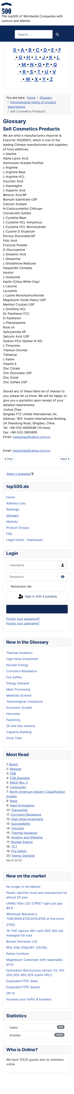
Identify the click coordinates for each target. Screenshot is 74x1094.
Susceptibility (21, 824)
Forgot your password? (23, 619)
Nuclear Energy (22, 842)
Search (64, 34)
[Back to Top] (67, 1087)
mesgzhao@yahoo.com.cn (31, 437)
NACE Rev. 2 (19, 782)
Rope (13, 801)
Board (13, 764)
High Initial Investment (27, 819)
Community (18, 787)
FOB (13, 773)
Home (10, 497)
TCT (14, 846)
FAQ (9, 534)
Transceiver (19, 810)
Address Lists (16, 503)
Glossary (12, 515)
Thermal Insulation (24, 833)
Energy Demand (23, 856)
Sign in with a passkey (40, 596)
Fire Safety (19, 851)
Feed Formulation (22, 805)
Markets (12, 521)
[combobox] (34, 34)
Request (15, 769)
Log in (37, 609)
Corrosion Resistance (26, 814)
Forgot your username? (22, 623)
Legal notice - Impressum (24, 540)
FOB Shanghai (20, 778)
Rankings (12, 509)
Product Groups (17, 527)
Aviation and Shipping (27, 837)
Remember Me (21, 586)
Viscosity (17, 828)
